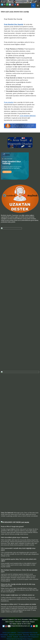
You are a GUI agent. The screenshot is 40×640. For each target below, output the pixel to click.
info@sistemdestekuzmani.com (20, 626)
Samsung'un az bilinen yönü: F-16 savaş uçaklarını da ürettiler (18, 604)
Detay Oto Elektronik (7, 512)
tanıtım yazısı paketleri (9, 632)
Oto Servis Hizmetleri (21, 619)
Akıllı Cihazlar (9, 621)
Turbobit (9, 636)
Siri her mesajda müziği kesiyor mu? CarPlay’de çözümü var (17, 595)
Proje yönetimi (8, 102)
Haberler (11, 619)
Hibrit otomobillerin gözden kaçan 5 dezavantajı (14, 537)
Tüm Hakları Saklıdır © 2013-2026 (20, 624)
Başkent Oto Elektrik (15, 634)
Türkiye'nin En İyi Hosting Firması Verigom (20, 639)
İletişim (32, 621)
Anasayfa (4, 619)
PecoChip (26, 634)
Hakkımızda (25, 621)
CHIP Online (25, 522)
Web (30, 619)
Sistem (35, 619)
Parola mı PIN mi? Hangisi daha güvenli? (12, 526)
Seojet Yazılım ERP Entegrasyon (29, 636)
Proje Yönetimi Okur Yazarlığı (13, 19)
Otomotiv (18, 621)
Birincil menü (38, 5)
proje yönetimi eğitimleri (28, 115)
